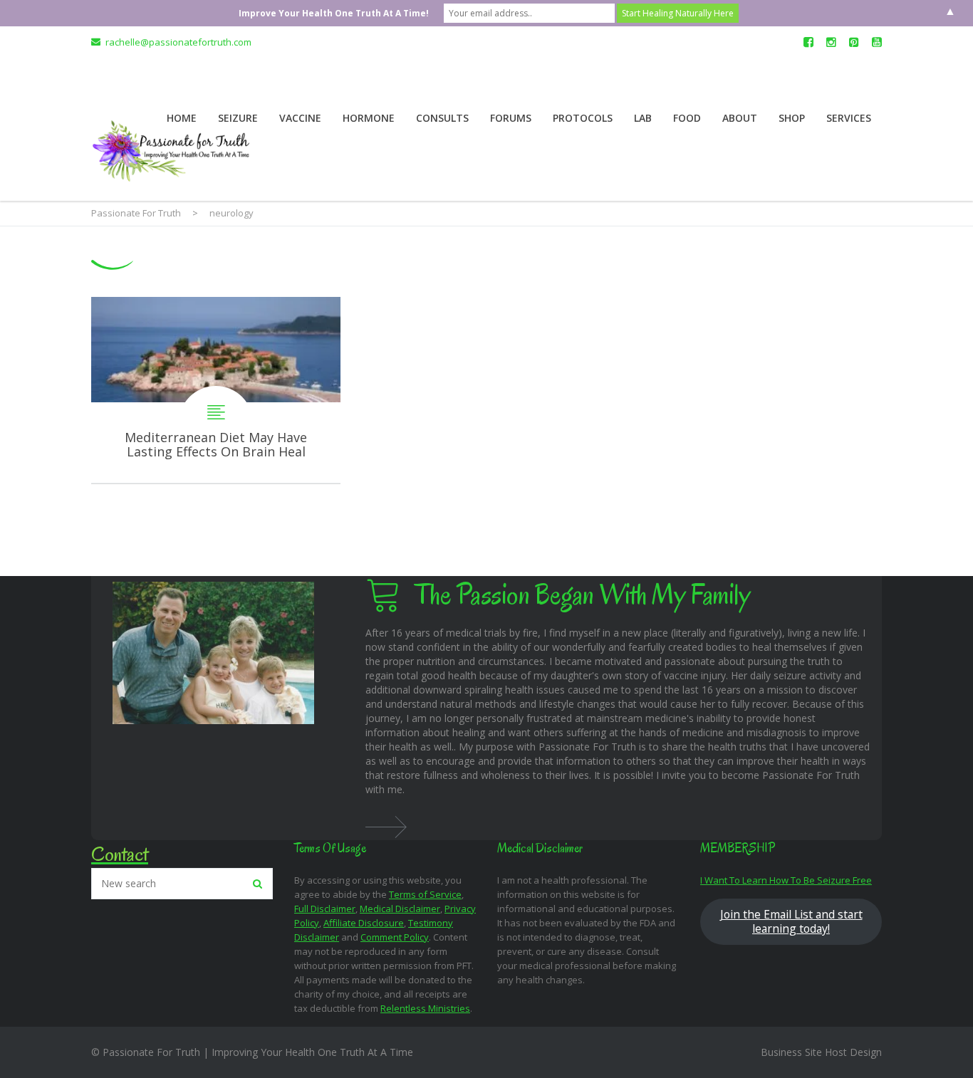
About (739, 118)
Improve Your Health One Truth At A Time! (334, 13)
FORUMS (510, 118)
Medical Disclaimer (400, 908)
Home (182, 118)
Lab (643, 118)
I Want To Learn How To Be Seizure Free (786, 880)
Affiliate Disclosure (363, 922)
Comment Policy (394, 937)
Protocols (583, 118)
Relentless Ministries (425, 1008)
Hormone (369, 118)
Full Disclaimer (324, 908)
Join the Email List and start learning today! (791, 921)
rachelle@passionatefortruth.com (178, 42)
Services (848, 118)
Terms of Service (425, 894)
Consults (442, 118)
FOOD (687, 118)
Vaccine (300, 118)
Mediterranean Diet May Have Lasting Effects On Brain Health (215, 390)
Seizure (238, 118)
